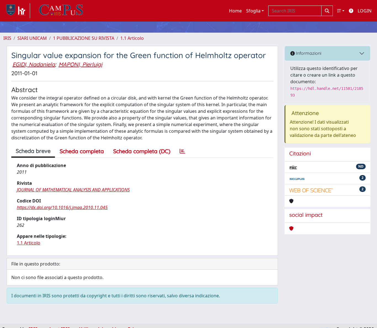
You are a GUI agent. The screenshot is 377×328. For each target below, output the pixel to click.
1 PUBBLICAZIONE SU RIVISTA (83, 38)
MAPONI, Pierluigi (80, 64)
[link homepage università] (60, 10)
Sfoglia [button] (253, 11)
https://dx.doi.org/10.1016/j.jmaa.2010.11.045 (62, 207)
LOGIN (364, 11)
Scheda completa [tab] (82, 151)
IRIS (7, 38)
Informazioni (308, 53)
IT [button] (339, 11)
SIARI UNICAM (32, 38)
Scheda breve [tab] (33, 150)
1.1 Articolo (132, 38)
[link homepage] (16, 10)
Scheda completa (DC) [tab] (141, 151)
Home (235, 11)
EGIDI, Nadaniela (33, 64)
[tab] (182, 151)
